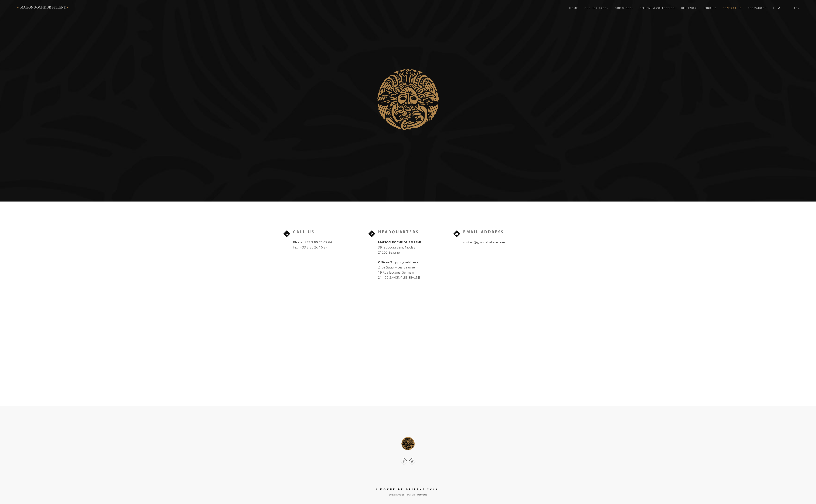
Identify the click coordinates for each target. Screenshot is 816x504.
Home (573, 8)
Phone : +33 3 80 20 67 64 (312, 242)
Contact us (732, 8)
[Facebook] (774, 8)
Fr (796, 8)
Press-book (757, 8)
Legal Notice (396, 494)
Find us (710, 8)
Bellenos (688, 8)
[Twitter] (778, 8)
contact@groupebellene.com (484, 242)
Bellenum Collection (657, 8)
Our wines (623, 8)
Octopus (422, 494)
